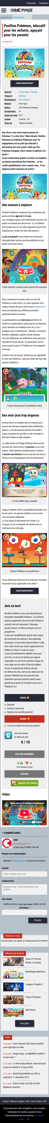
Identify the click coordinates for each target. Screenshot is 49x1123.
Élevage (34, 92)
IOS (20, 100)
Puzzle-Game (24, 92)
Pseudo (5, 868)
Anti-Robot (7, 899)
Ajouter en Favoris (27, 783)
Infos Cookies (36, 1101)
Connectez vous (19, 860)
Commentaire (8, 881)
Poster (37, 920)
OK (28, 1119)
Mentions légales (17, 1101)
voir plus (24, 1023)
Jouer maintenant (24, 83)
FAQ (44, 1101)
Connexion (31, 3)
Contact (6, 1101)
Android (26, 100)
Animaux (22, 96)
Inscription (43, 3)
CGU (27, 1101)
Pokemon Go (39, 306)
